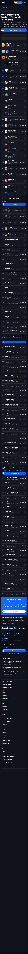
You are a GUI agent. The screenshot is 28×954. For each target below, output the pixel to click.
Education (5, 724)
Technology (5, 748)
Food (4, 729)
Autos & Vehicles (6, 721)
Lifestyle (4, 735)
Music (4, 737)
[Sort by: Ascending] (25, 36)
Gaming (4, 732)
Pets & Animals (6, 743)
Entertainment (6, 726)
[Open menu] (24, 2)
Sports (4, 746)
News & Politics (6, 740)
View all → (5, 677)
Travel (4, 751)
